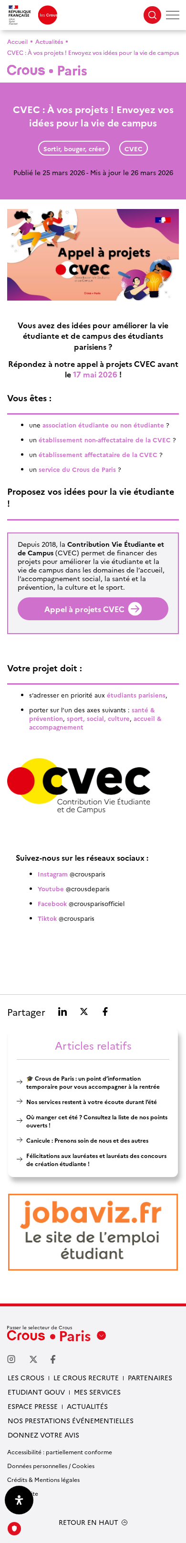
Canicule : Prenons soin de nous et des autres (87, 1140)
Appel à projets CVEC (84, 609)
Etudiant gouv (36, 1392)
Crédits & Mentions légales (43, 1479)
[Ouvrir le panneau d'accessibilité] (19, 1500)
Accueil (17, 41)
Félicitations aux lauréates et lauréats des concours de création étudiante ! (96, 1159)
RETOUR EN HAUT (88, 1522)
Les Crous (26, 1377)
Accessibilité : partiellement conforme (59, 1452)
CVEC (133, 148)
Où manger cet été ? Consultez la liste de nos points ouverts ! (96, 1121)
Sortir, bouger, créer (73, 148)
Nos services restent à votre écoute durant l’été (91, 1101)
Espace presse (33, 1406)
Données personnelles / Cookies (50, 1465)
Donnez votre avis (43, 1434)
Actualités (49, 41)
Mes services (97, 1392)
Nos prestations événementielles (71, 1420)
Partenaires (150, 1377)
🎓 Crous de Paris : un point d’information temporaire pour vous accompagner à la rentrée (93, 1082)
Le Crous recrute (86, 1377)
